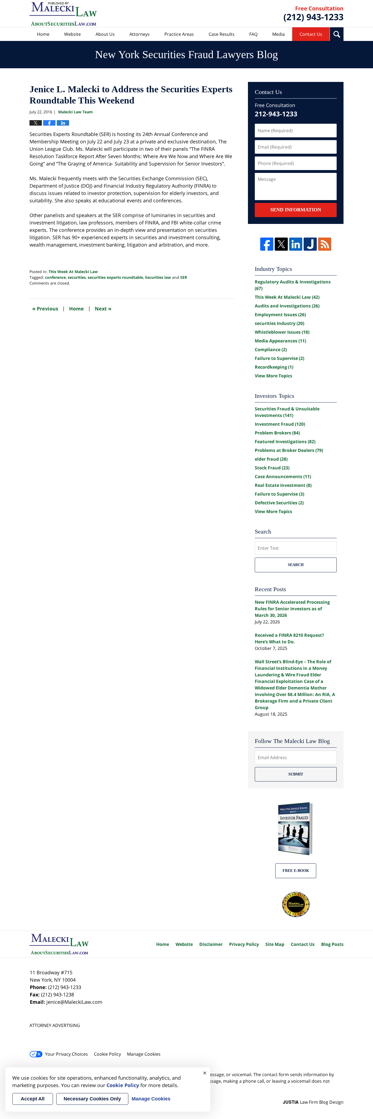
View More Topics (273, 376)
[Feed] (324, 244)
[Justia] (310, 244)
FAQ (253, 34)
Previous (45, 308)
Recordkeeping (274, 367)
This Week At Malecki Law (73, 271)
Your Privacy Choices (66, 1054)
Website (72, 34)
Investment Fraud (280, 424)
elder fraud (271, 459)
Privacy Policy (244, 944)
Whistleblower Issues (282, 332)
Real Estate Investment (283, 485)
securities (77, 277)
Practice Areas (179, 34)
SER (183, 277)
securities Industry (279, 323)
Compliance (271, 350)
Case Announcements (283, 476)
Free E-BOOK (296, 871)
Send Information (295, 209)
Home (43, 34)
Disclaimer (211, 944)
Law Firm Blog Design (313, 1102)
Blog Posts (332, 944)
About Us (105, 34)
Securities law (158, 277)
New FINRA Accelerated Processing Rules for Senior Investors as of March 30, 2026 (292, 608)
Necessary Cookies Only (92, 1099)
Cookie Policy (107, 1054)
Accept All (33, 1099)
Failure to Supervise (279, 358)
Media (278, 34)
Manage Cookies (144, 1054)
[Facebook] (266, 244)
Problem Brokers (277, 433)
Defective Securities (279, 503)
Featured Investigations (285, 442)
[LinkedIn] (295, 244)
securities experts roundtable (115, 277)
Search (296, 565)
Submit (295, 774)
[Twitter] (281, 244)
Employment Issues (280, 315)
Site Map (274, 944)
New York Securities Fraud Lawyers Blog (63, 14)
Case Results (222, 34)
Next (103, 308)
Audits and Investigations (287, 306)
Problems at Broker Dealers (289, 450)
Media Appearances (280, 341)
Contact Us (311, 34)
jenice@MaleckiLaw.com (74, 1002)
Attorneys (139, 34)
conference (55, 277)
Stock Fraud (272, 468)
